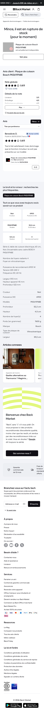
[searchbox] (32, 14)
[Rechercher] (23, 15)
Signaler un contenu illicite (14, 677)
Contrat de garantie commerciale (17, 583)
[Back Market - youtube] (11, 545)
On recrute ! (8, 541)
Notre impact (9, 531)
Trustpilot (7, 538)
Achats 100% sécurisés (13, 609)
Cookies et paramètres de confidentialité (19, 663)
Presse (6, 527)
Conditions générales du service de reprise (20, 659)
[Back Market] (21, 9)
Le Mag (7, 627)
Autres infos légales (11, 670)
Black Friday (8, 641)
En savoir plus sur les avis (15, 113)
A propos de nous (11, 524)
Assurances (8, 586)
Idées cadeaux (9, 638)
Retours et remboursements (15, 568)
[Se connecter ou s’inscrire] (33, 9)
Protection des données (13, 666)
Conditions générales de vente (16, 656)
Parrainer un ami (10, 579)
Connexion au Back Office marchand (18, 603)
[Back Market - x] (22, 545)
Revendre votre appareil (13, 589)
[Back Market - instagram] (6, 545)
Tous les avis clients (11, 634)
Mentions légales (10, 673)
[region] (22, 366)
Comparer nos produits (13, 631)
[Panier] (38, 9)
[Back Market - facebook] (17, 545)
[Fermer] (41, 3)
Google (32, 439)
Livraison (7, 564)
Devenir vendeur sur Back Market (16, 599)
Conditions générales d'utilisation (17, 653)
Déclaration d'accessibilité (14, 534)
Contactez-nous (10, 557)
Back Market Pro (10, 606)
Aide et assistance (11, 561)
